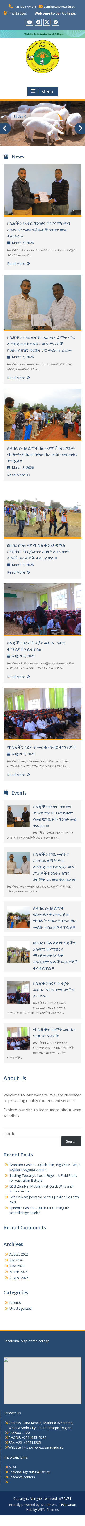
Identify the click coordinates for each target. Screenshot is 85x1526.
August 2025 (19, 1277)
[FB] (38, 22)
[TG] (55, 22)
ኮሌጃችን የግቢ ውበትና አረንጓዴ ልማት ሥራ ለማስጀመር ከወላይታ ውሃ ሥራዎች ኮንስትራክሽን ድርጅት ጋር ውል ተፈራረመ (41, 344)
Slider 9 (19, 117)
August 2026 (19, 1254)
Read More (16, 263)
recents (15, 1302)
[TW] (46, 22)
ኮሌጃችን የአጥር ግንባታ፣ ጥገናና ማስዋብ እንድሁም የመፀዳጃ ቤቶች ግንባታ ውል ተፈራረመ (38, 230)
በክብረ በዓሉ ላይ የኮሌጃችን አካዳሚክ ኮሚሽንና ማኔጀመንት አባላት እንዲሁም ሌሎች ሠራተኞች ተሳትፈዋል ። (38, 552)
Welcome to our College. (55, 13)
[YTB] (29, 22)
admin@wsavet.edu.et (59, 6)
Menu (47, 91)
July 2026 (16, 1260)
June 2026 (17, 1266)
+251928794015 (25, 6)
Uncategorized (20, 1308)
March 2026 (18, 1272)
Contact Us (12, 1413)
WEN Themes (48, 1509)
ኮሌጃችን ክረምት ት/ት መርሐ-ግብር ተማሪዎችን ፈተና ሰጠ (53, 990)
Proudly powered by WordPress (33, 1504)
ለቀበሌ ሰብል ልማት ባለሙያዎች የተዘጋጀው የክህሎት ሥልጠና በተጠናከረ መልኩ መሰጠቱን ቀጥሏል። (42, 454)
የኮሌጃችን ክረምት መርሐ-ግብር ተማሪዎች (41, 747)
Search (9, 1134)
